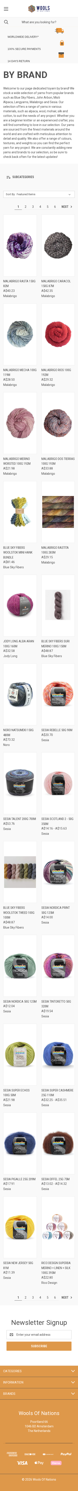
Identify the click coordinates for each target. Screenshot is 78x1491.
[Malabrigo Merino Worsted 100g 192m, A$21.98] (20, 423)
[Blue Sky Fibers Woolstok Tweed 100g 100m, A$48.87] (20, 872)
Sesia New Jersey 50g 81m (18, 1265)
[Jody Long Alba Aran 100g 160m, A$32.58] (20, 605)
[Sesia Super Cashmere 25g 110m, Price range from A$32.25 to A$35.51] (58, 1055)
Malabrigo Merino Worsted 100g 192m (17, 461)
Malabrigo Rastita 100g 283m (55, 550)
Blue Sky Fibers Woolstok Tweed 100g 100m (18, 912)
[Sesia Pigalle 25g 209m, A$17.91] (20, 1143)
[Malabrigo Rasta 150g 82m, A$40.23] (20, 245)
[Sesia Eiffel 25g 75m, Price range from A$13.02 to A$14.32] (58, 1143)
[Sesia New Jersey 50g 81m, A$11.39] (20, 1227)
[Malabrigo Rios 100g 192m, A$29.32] (58, 334)
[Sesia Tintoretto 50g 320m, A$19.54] (58, 966)
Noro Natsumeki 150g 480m (18, 732)
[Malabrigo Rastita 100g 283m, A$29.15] (58, 512)
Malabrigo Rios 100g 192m (56, 372)
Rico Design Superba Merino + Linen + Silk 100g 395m (56, 1268)
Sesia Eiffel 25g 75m (55, 1179)
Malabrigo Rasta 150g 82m (19, 283)
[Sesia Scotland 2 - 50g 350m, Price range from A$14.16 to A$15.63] (58, 783)
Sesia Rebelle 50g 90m (56, 730)
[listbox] (44, 194)
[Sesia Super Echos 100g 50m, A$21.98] (20, 1055)
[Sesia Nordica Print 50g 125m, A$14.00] (58, 872)
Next (65, 206)
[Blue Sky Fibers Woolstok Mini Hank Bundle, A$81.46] (20, 512)
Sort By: (10, 194)
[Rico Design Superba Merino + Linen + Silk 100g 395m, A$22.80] (58, 1227)
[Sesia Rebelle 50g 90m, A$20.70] (58, 694)
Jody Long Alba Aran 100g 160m (18, 643)
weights (27, 143)
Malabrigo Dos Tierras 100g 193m (58, 461)
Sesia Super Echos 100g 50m (16, 1092)
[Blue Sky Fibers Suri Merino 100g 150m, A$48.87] (58, 605)
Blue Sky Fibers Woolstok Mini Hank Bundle (17, 552)
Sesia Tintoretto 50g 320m (56, 1004)
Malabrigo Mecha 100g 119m (20, 372)
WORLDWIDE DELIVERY (23, 36)
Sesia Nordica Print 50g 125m (55, 910)
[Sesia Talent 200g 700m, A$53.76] (20, 783)
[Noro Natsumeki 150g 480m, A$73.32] (20, 694)
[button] (35, 30)
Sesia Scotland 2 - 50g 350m (57, 821)
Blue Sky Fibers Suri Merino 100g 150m (55, 643)
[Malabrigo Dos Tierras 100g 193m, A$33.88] (58, 423)
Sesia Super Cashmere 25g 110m (57, 1092)
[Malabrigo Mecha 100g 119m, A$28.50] (20, 334)
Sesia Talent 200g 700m (19, 819)
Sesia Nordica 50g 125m (20, 1001)
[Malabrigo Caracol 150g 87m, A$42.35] (58, 245)
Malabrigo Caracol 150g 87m (56, 283)
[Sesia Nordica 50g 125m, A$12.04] (20, 966)
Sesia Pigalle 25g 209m (19, 1179)
